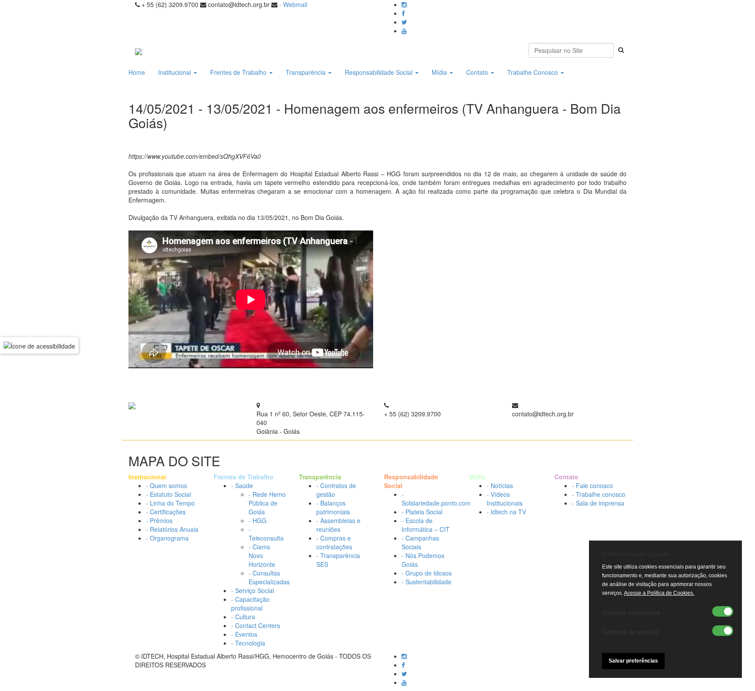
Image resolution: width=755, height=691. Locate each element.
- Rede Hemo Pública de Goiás (267, 503)
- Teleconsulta (266, 533)
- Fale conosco (592, 485)
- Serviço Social (252, 590)
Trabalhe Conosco (533, 72)
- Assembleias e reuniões (338, 525)
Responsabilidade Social (379, 72)
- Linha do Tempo (170, 503)
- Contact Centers (255, 625)
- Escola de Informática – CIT (426, 525)
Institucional (175, 72)
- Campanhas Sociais (420, 542)
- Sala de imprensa (598, 503)
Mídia (440, 72)
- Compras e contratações (334, 542)
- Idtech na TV (506, 511)
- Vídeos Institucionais (505, 498)
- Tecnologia (248, 643)
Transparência (306, 72)
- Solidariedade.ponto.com (436, 498)
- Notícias (500, 485)
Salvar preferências (633, 661)
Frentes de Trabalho (239, 72)
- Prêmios (159, 520)
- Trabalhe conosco (598, 494)
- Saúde (242, 485)
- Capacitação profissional (250, 603)
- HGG (258, 520)
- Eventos (244, 634)
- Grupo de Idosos (427, 573)
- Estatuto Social (168, 494)
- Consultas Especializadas (269, 577)
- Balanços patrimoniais (333, 507)
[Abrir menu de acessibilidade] (39, 345)
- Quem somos (166, 485)
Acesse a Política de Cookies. (659, 593)
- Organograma (167, 538)
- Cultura (243, 616)
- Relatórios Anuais (172, 529)
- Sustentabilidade (426, 581)
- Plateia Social (422, 511)
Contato (478, 72)
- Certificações (166, 511)
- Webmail (293, 4)
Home (136, 72)
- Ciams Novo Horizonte (262, 555)
